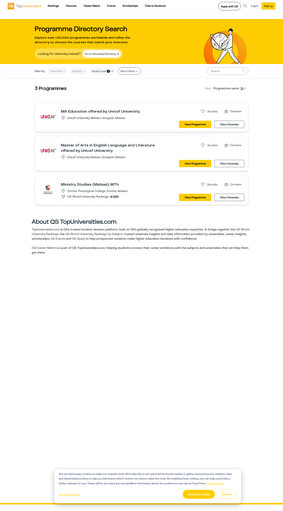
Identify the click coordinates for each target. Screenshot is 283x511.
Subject (77, 71)
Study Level (100, 71)
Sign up (268, 6)
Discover (71, 5)
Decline (226, 494)
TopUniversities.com (46, 229)
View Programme (195, 124)
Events (111, 5)
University (56, 71)
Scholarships (130, 5)
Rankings (53, 5)
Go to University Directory (100, 54)
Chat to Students (155, 5)
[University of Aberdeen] (48, 189)
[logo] (24, 6)
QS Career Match (44, 248)
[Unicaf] (48, 116)
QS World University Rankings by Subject (94, 234)
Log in (254, 5)
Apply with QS (229, 6)
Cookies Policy (215, 483)
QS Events (58, 239)
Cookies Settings (69, 494)
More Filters (128, 71)
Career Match (92, 5)
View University (229, 124)
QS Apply (78, 239)
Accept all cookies (199, 494)
